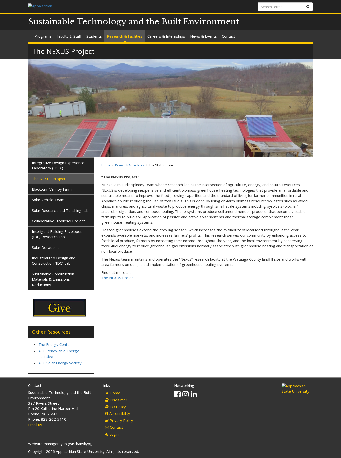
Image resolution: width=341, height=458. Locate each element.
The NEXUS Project (118, 277)
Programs (43, 36)
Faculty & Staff (69, 36)
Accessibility (119, 413)
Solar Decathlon (45, 247)
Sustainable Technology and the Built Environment (133, 22)
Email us (35, 424)
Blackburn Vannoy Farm (52, 189)
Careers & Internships (166, 36)
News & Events (203, 36)
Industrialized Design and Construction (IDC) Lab (53, 260)
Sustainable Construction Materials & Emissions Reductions (53, 279)
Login (113, 434)
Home (105, 165)
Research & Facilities (124, 36)
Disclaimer (118, 399)
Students (94, 36)
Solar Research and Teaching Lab (60, 210)
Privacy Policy (121, 420)
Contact (228, 36)
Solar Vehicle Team (48, 199)
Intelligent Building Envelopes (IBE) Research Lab (57, 234)
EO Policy (117, 406)
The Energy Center (54, 344)
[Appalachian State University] (97, 6)
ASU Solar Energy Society (60, 362)
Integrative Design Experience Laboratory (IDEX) (58, 165)
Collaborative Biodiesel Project (58, 220)
